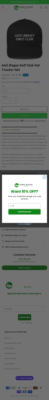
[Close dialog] (44, 177)
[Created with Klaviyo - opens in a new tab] (24, 224)
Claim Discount (24, 212)
